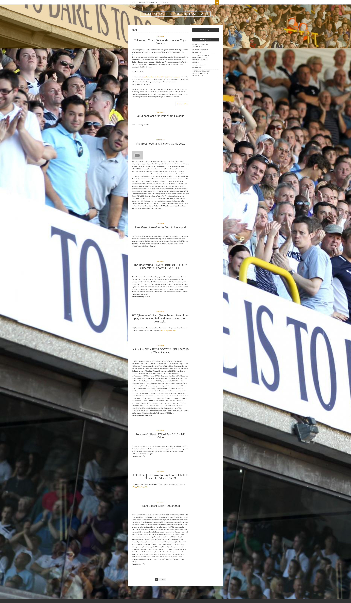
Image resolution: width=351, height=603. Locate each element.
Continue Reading (182, 104)
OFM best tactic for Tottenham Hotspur (160, 115)
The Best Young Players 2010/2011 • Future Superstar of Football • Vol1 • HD (160, 266)
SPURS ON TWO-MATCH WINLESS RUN (200, 45)
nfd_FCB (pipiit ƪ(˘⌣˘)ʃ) (168, 330)
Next (163, 579)
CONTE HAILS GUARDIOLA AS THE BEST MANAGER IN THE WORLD (201, 73)
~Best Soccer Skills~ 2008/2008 (160, 505)
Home (133, 2)
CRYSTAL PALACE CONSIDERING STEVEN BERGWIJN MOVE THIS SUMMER (200, 59)
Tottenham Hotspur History (148, 2)
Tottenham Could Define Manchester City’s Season (160, 42)
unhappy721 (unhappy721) (139, 487)
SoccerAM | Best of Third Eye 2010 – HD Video (160, 436)
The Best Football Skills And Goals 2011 (160, 143)
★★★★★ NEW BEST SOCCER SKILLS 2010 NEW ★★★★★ (160, 351)
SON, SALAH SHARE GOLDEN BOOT (198, 67)
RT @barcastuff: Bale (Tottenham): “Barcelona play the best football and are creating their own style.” (160, 318)
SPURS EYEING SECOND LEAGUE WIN (200, 51)
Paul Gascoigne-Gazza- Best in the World (160, 227)
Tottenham (164, 2)
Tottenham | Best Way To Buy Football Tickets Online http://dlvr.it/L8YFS (160, 477)
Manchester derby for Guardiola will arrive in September (161, 77)
